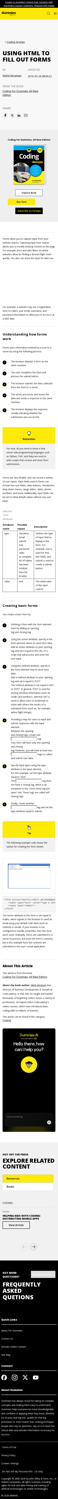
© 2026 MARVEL (10, 1495)
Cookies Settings (10, 1463)
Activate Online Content (13, 1346)
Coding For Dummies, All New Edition (20, 93)
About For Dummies (12, 1330)
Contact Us (7, 1338)
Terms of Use (8, 1447)
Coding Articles (16, 42)
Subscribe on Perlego (29, 210)
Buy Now (21, 201)
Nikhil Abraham (12, 75)
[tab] (28, 1179)
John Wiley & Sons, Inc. (41, 1478)
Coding (7, 1020)
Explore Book (29, 192)
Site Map (5, 1354)
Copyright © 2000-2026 (13, 1478)
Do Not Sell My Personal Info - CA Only (22, 1471)
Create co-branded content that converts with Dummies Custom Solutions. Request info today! (29, 4)
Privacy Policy (8, 1455)
